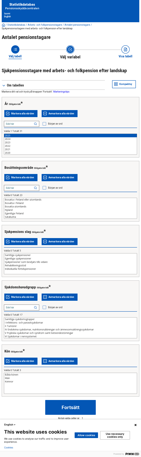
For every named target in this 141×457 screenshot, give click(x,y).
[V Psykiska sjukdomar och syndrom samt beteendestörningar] (70, 333)
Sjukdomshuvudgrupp (20, 287)
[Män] (70, 378)
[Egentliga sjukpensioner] (70, 258)
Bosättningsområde (18, 168)
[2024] (70, 139)
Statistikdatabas (16, 24)
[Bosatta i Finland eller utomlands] (70, 199)
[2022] (70, 146)
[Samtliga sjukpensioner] (70, 255)
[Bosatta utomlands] (70, 206)
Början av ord (55, 123)
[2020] (70, 153)
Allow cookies (86, 435)
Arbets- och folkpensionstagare (45, 24)
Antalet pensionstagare (77, 24)
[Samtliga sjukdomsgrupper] (70, 319)
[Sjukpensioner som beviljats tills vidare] (70, 262)
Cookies (8, 447)
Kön (7, 351)
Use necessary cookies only (115, 435)
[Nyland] (70, 210)
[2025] (70, 135)
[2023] (70, 142)
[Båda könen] (70, 374)
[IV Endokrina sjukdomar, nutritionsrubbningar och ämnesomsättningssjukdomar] (70, 329)
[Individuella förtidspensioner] (70, 269)
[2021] (70, 149)
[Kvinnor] (70, 381)
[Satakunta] (70, 217)
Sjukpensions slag (17, 232)
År (6, 104)
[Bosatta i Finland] (70, 203)
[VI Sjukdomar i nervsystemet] (70, 336)
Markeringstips (61, 91)
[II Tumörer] (70, 326)
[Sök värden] (35, 124)
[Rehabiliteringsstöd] (70, 265)
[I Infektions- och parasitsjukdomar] (70, 322)
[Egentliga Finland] (70, 213)
